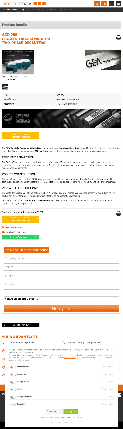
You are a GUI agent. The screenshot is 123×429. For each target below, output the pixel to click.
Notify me (61, 308)
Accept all (71, 411)
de (97, 4)
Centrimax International (11, 10)
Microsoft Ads (23, 367)
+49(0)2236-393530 (15, 227)
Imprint (52, 422)
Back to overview (21, 325)
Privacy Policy (70, 357)
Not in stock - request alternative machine (21, 135)
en (104, 4)
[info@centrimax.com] (118, 395)
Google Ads (22, 374)
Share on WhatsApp (19, 237)
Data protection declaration (65, 422)
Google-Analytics (24, 396)
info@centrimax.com (16, 232)
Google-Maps (23, 382)
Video (19, 389)
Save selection (54, 411)
